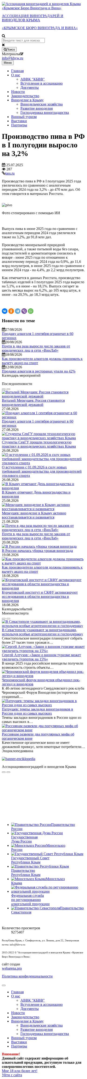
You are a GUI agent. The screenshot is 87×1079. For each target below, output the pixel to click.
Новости (18, 92)
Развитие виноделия (36, 108)
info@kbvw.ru (12, 58)
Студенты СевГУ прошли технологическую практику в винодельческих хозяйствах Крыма (39, 444)
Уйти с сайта (12, 1075)
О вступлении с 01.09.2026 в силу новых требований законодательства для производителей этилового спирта (42, 471)
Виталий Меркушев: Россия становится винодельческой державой (33, 402)
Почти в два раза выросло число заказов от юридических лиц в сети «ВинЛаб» (36, 348)
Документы (29, 87)
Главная (17, 71)
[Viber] (24, 311)
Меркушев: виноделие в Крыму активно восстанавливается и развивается (34, 515)
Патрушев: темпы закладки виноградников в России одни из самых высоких (37, 711)
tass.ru (10, 173)
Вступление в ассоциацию (41, 83)
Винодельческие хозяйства (41, 104)
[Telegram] (17, 311)
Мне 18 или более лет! (19, 1071)
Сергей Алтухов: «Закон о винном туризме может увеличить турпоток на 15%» (41, 657)
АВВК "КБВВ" (32, 79)
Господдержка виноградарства (44, 113)
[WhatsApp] (30, 311)
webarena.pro (12, 968)
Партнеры (19, 125)
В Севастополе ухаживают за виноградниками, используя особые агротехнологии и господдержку (42, 632)
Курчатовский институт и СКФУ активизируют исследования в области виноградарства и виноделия (40, 596)
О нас (15, 75)
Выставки (19, 121)
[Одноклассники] (11, 311)
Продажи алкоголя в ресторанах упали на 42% (38, 371)
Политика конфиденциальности (27, 976)
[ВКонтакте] (4, 311)
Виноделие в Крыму (27, 100)
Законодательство (25, 96)
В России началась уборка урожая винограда (37, 551)
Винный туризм (24, 117)
